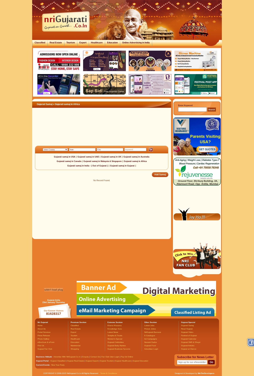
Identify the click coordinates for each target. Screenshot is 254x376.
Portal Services (44, 332)
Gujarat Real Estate (75, 361)
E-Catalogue (149, 335)
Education (112, 42)
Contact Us (95, 357)
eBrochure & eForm (46, 342)
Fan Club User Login (110, 357)
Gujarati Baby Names (116, 346)
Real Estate (56, 42)
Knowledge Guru (114, 329)
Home (40, 325)
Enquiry (85, 357)
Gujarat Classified (57, 361)
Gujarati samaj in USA (64, 157)
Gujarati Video (187, 332)
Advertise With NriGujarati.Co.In (67, 357)
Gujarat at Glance (188, 349)
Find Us (41, 346)
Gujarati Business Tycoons (118, 349)
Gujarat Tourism (106, 361)
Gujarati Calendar (188, 339)
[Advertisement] (100, 131)
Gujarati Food (150, 346)
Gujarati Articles (187, 346)
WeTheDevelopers (206, 373)
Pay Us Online (127, 357)
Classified (40, 42)
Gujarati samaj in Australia (136, 157)
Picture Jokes (150, 329)
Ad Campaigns (150, 339)
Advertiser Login (151, 349)
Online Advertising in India (136, 42)
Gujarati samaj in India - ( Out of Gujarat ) (87, 166)
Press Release (44, 335)
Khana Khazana (114, 325)
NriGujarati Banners (152, 332)
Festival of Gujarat (189, 335)
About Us (42, 329)
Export (82, 42)
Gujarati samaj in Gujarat (122, 166)
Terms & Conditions (108, 373)
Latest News (112, 332)
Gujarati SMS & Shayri (190, 342)
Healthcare (97, 42)
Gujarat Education (140, 361)
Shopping (75, 349)
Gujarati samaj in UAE (88, 157)
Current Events (43, 365)
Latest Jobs (149, 325)
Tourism (70, 42)
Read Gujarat (187, 329)
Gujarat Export (92, 361)
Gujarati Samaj (44, 104)
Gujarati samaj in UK (111, 157)
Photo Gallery (43, 339)
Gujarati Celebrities (115, 342)
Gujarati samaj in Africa (135, 161)
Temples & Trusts (114, 335)
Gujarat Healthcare (123, 361)
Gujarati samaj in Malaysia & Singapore (102, 161)
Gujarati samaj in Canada (69, 161)
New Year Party (58, 365)
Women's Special (114, 339)
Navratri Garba (150, 342)
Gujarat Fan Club (45, 349)
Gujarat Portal (42, 361)
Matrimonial (75, 346)
